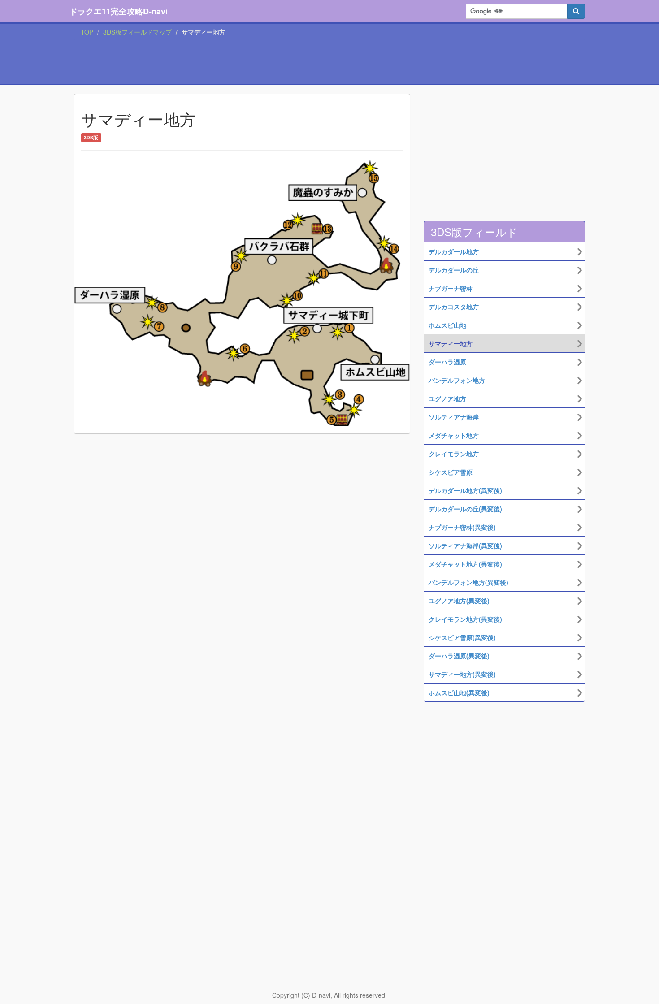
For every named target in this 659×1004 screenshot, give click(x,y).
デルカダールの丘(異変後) (465, 508)
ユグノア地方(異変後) (459, 600)
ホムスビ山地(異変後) (459, 692)
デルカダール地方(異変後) (465, 490)
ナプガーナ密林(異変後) (462, 527)
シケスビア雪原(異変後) (462, 637)
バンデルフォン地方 (457, 380)
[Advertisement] (329, 62)
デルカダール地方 (454, 251)
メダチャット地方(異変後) (465, 563)
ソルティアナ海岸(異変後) (465, 545)
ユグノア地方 (447, 398)
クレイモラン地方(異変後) (465, 619)
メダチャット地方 (454, 435)
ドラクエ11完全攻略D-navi (118, 11)
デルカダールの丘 (454, 269)
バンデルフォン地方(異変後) (468, 582)
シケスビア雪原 (451, 471)
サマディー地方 (451, 343)
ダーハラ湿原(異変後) (459, 655)
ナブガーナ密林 (451, 288)
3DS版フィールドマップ (137, 31)
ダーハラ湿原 (447, 361)
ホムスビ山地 (447, 324)
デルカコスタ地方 (454, 306)
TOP (87, 31)
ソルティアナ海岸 (454, 416)
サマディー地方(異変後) (462, 674)
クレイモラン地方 (454, 453)
